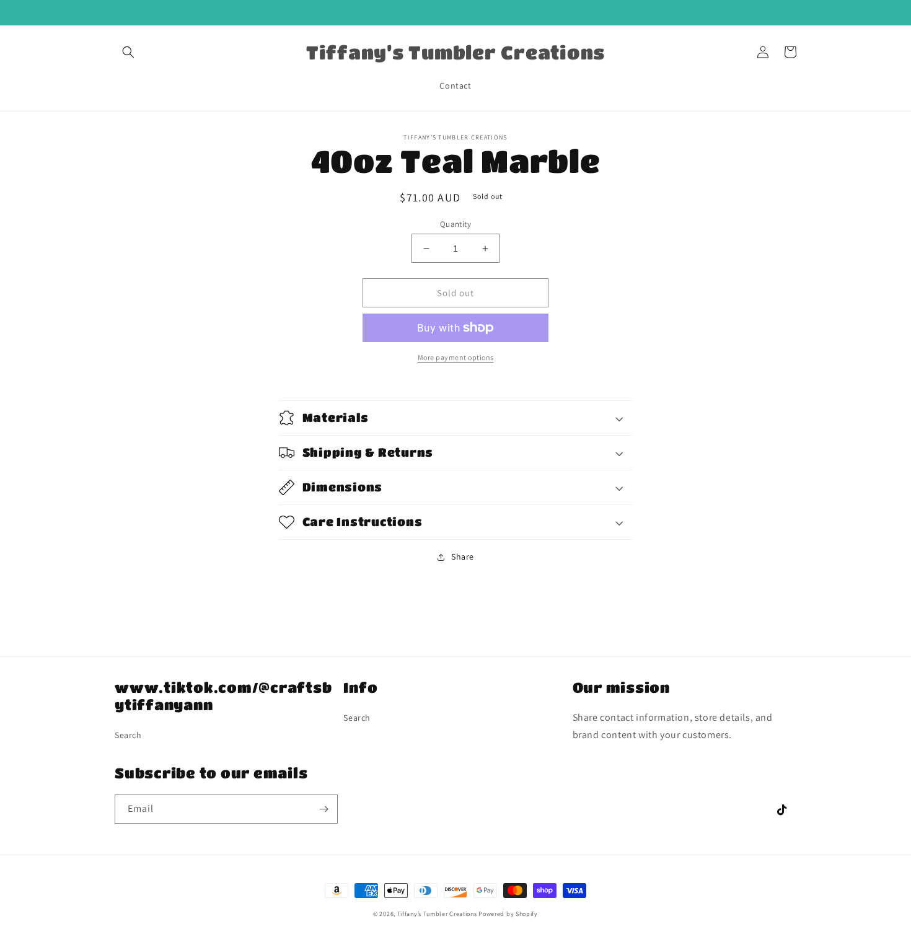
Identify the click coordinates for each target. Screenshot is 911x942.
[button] (128, 52)
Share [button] (462, 556)
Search (128, 735)
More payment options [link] (456, 357)
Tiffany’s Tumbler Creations (438, 914)
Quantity (455, 224)
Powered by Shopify (508, 914)
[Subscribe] (323, 809)
